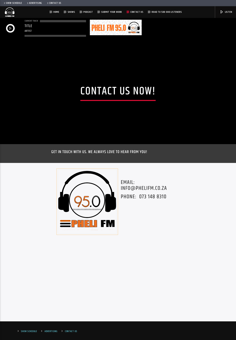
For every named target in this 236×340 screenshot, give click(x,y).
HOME (56, 12)
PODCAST (88, 12)
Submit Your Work (111, 12)
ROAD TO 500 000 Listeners (167, 12)
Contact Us (55, 3)
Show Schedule (14, 3)
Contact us (136, 12)
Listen (228, 12)
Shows (71, 12)
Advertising (35, 3)
